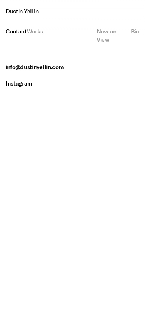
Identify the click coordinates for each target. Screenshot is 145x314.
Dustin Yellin (22, 11)
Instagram (19, 83)
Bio (135, 31)
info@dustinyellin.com (35, 67)
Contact (16, 31)
